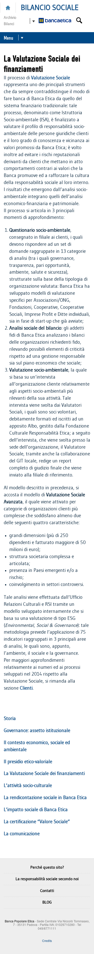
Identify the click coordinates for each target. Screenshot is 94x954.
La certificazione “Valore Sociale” (37, 821)
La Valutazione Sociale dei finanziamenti (44, 773)
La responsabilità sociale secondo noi (47, 879)
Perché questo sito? (47, 867)
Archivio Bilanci (10, 21)
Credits (47, 940)
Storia (10, 718)
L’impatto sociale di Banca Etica (36, 809)
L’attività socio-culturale (28, 785)
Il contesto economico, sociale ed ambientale (37, 746)
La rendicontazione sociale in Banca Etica (45, 797)
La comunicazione (22, 834)
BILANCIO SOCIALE (50, 8)
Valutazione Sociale (50, 78)
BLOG (47, 902)
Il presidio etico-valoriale (28, 761)
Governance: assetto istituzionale (37, 730)
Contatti (47, 890)
